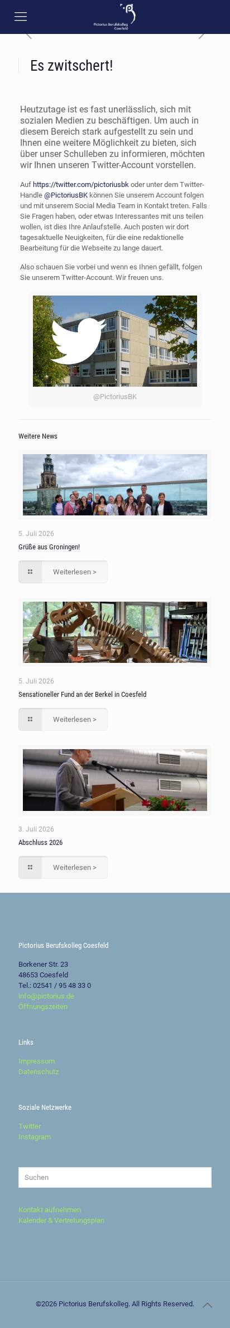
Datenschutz (38, 1072)
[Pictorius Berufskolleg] (115, 17)
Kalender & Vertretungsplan (61, 1220)
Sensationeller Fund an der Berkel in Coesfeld (82, 694)
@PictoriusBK (66, 195)
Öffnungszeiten (43, 1006)
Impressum (36, 1061)
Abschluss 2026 (40, 842)
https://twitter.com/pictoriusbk (81, 184)
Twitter (29, 1126)
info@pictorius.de (46, 996)
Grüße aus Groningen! (49, 547)
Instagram (34, 1137)
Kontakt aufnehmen (49, 1210)
